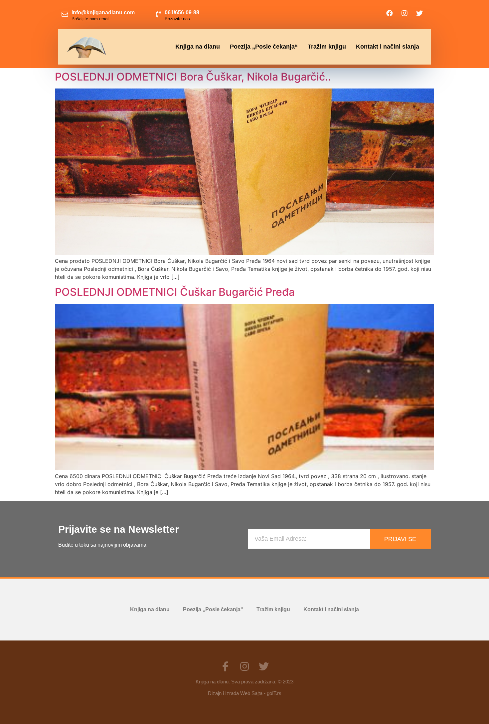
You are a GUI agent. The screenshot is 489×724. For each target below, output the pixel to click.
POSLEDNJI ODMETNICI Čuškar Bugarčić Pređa (175, 291)
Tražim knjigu (327, 46)
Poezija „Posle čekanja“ (264, 46)
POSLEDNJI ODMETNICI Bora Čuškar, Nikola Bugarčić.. (193, 76)
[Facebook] (389, 13)
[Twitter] (419, 13)
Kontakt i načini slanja (387, 46)
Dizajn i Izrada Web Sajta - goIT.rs (244, 693)
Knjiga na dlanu (197, 46)
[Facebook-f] (225, 666)
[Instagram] (404, 13)
